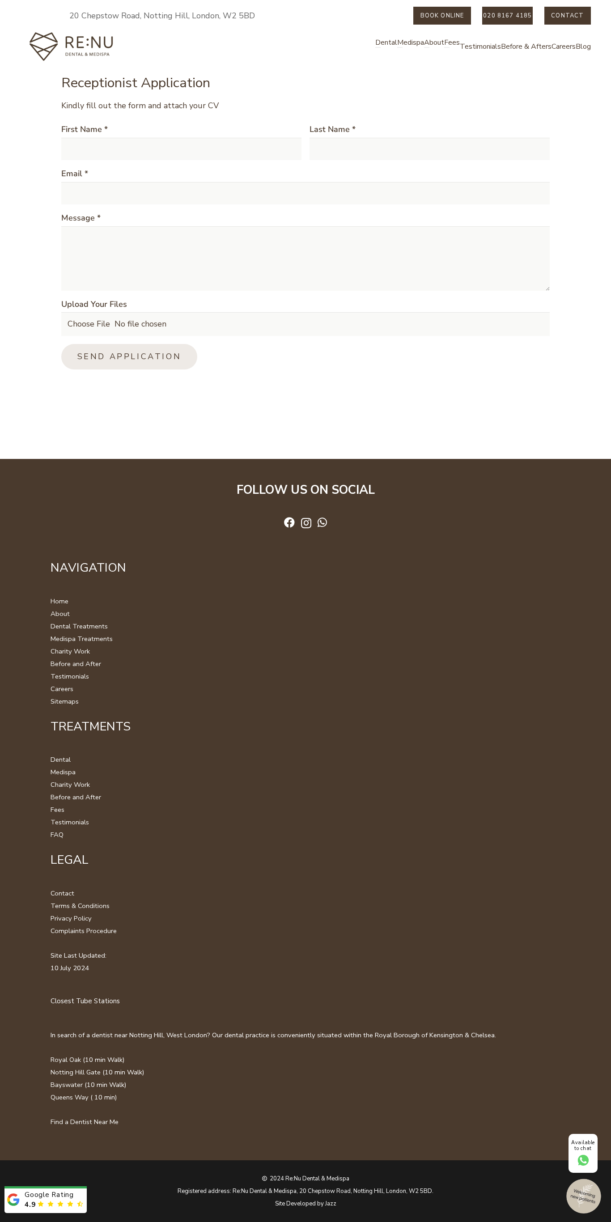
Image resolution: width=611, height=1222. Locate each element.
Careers (62, 688)
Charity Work (70, 651)
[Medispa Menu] (400, 47)
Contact (62, 893)
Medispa (63, 772)
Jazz (330, 1204)
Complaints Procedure (84, 930)
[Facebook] (289, 522)
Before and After (76, 663)
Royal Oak (66, 1059)
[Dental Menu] (378, 47)
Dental (61, 759)
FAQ (57, 834)
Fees (57, 809)
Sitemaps (65, 701)
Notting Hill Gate (76, 1072)
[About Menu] (426, 47)
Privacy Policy (71, 918)
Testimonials (70, 676)
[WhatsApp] (322, 522)
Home (59, 601)
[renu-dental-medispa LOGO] (72, 47)
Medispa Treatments (82, 638)
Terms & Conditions (80, 905)
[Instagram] (306, 523)
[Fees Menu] (447, 47)
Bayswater (67, 1084)
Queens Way (70, 1097)
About (60, 613)
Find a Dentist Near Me (85, 1121)
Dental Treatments (79, 626)
